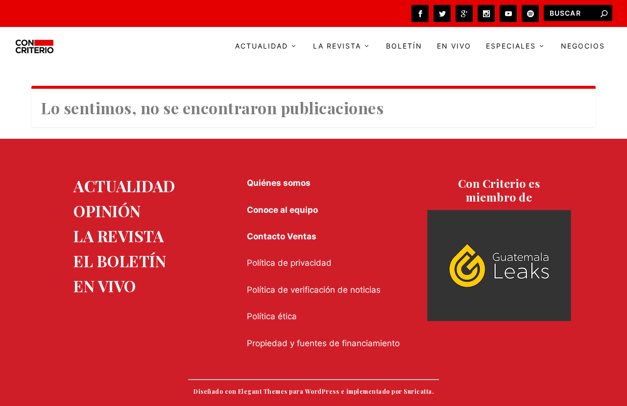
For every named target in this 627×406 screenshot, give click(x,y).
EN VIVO (104, 285)
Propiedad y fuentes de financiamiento (323, 343)
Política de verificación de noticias (314, 290)
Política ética (272, 316)
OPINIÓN (107, 210)
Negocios (583, 46)
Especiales (511, 46)
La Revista (337, 46)
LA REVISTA (118, 235)
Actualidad (261, 46)
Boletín (404, 46)
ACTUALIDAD (124, 185)
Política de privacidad (289, 263)
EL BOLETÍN (119, 260)
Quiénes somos (279, 183)
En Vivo (454, 46)
